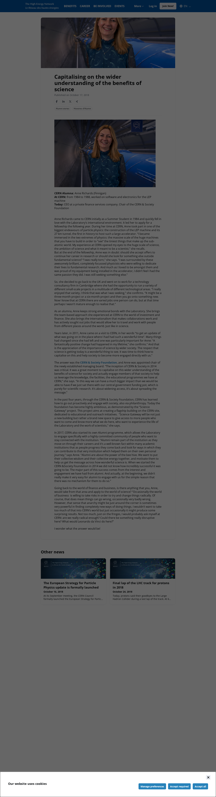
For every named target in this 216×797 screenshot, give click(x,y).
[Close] (208, 777)
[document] (108, 784)
